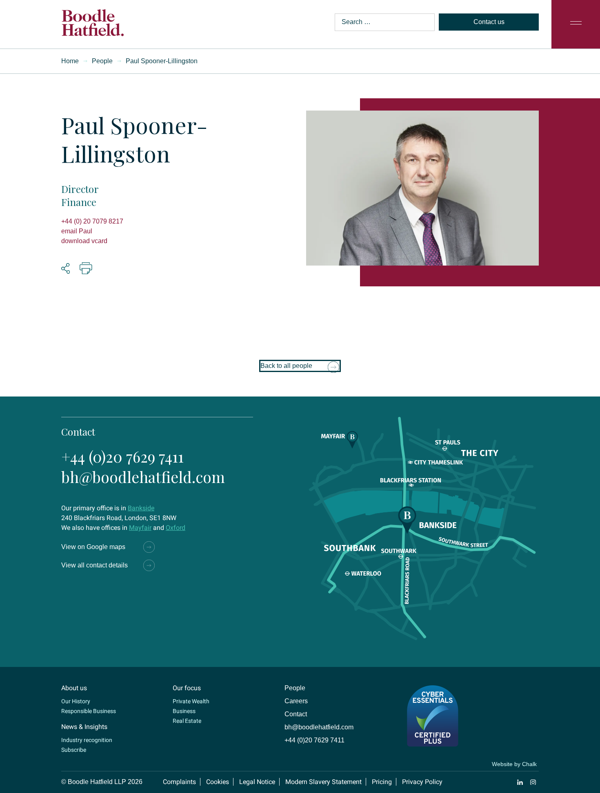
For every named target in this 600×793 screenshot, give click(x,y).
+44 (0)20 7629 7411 (122, 456)
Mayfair (140, 528)
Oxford (175, 528)
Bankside (141, 508)
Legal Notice (257, 782)
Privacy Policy (422, 782)
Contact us (488, 21)
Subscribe (73, 749)
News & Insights (84, 727)
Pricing (382, 782)
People (102, 61)
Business (184, 711)
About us (74, 688)
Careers (296, 701)
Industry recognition (86, 740)
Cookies (217, 782)
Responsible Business (88, 711)
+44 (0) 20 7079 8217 (92, 221)
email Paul (76, 231)
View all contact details (94, 565)
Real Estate (187, 721)
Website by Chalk (514, 764)
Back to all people (286, 365)
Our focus (187, 688)
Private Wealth (191, 701)
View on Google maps (93, 546)
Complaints (179, 782)
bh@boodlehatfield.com (143, 477)
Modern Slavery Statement (323, 782)
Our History (75, 701)
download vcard (84, 240)
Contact (295, 714)
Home (70, 61)
